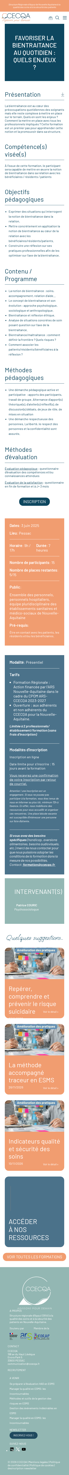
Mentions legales (38, 1462)
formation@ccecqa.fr (39, 864)
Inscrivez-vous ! (23, 1435)
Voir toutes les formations (34, 1256)
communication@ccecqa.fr (24, 1363)
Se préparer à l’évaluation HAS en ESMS (32, 1383)
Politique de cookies (42, 1465)
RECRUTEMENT (17, 1370)
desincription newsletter (22, 1468)
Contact (13, 1346)
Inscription (34, 501)
